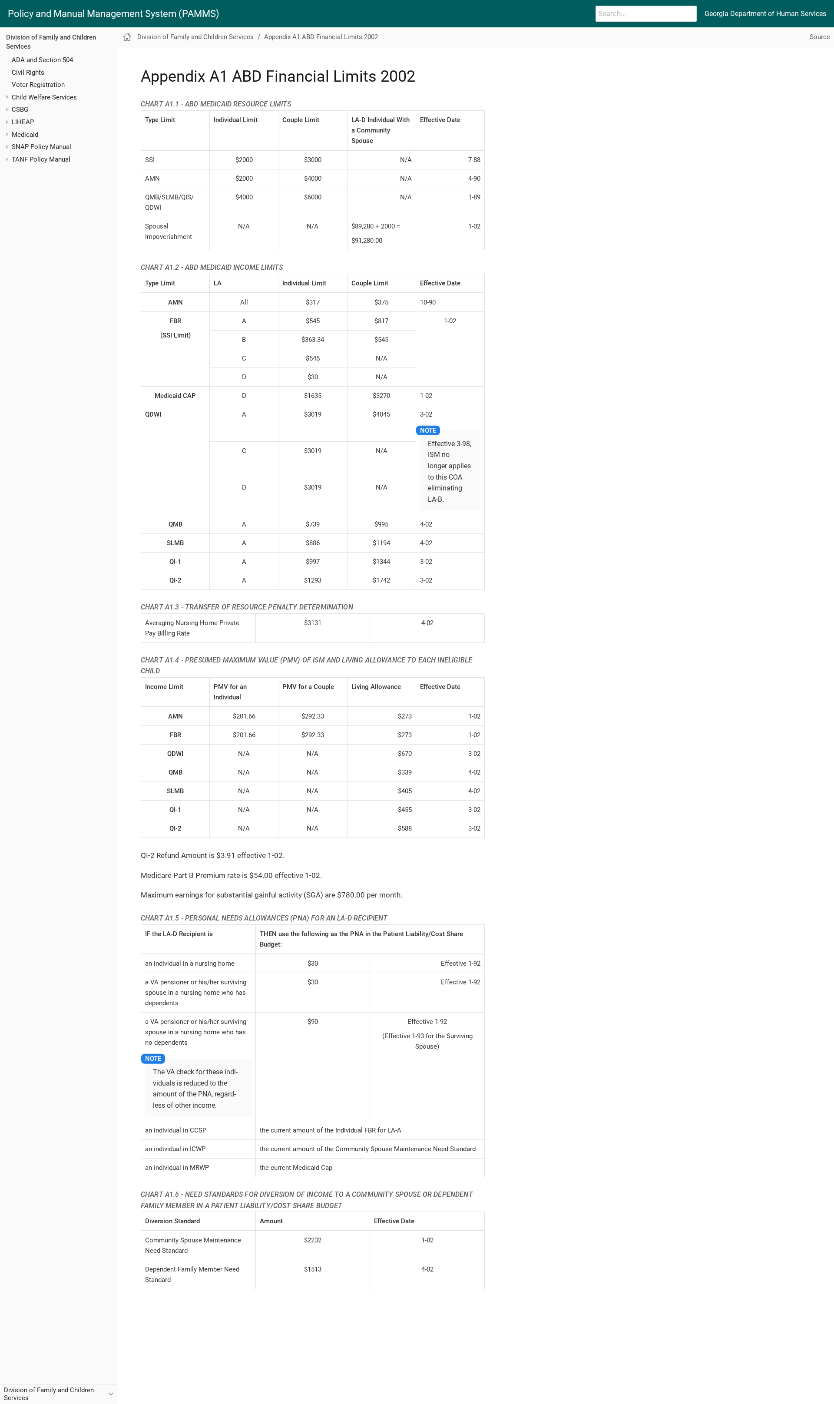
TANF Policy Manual (41, 159)
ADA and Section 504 (42, 59)
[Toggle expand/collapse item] (7, 97)
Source (820, 37)
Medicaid (25, 134)
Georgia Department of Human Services (765, 14)
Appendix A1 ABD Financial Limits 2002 (321, 37)
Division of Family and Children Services (195, 37)
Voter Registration (38, 85)
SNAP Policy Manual (41, 147)
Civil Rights (28, 72)
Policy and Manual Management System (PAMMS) (113, 14)
